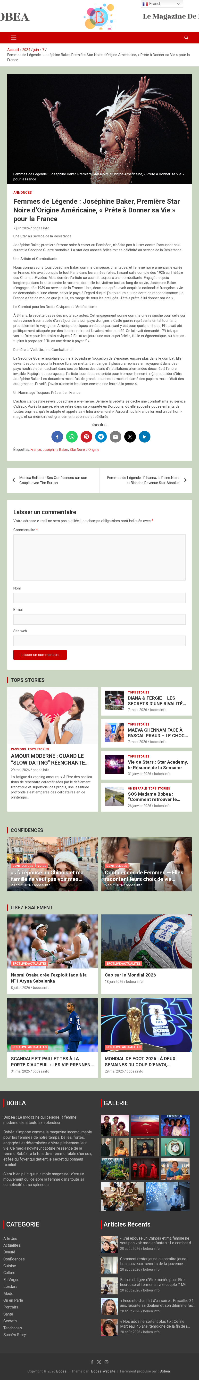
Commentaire (25, 530)
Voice (41, 866)
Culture (9, 1272)
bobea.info (41, 228)
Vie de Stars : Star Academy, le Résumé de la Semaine (158, 764)
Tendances (12, 1328)
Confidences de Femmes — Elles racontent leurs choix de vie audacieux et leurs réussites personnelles (144, 882)
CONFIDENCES (27, 830)
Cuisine (9, 1266)
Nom (17, 588)
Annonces (22, 192)
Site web (20, 631)
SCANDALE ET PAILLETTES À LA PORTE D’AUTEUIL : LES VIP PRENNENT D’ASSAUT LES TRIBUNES (52, 1064)
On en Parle (137, 788)
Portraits (10, 1307)
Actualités (11, 1245)
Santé (8, 1314)
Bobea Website (103, 1371)
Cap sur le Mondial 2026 (130, 975)
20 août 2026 (21, 885)
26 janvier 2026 (139, 806)
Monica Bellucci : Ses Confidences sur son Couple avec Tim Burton (53, 480)
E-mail (18, 609)
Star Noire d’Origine (84, 450)
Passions (18, 749)
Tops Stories (38, 749)
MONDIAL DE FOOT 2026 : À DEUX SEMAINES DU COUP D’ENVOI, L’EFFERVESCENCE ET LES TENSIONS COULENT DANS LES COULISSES (145, 1067)
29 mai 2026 (20, 770)
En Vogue (11, 1279)
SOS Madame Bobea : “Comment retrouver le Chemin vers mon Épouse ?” (158, 799)
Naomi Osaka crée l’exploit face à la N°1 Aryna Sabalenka (49, 978)
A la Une (10, 1238)
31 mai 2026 (20, 1071)
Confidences (22, 866)
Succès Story (14, 1334)
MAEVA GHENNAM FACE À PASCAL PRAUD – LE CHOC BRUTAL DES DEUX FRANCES (156, 738)
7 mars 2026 (137, 710)
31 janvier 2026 (139, 774)
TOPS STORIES (28, 680)
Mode (8, 1293)
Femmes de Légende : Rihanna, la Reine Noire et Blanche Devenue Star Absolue (143, 480)
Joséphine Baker (55, 450)
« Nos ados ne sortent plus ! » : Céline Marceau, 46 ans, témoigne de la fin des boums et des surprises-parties (153, 1326)
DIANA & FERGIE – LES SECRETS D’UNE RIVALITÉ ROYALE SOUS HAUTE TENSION (155, 706)
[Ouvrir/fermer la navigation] (13, 37)
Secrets (10, 1321)
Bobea (61, 1371)
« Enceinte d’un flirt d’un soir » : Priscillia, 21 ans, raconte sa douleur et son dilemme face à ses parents (157, 1305)
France (36, 450)
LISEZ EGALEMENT (32, 908)
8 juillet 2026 (20, 988)
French (154, 3)
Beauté (9, 1252)
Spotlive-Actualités (29, 963)
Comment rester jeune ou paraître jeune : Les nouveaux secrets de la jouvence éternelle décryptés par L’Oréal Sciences (154, 1263)
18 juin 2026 (114, 982)
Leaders (10, 1286)
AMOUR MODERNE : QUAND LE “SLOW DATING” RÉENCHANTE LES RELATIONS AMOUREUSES (48, 763)
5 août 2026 (114, 885)
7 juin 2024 (21, 228)
